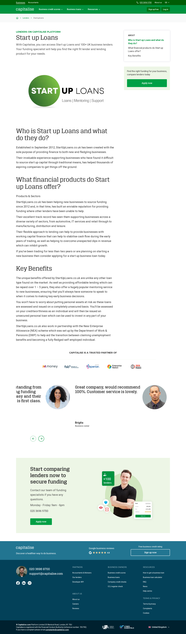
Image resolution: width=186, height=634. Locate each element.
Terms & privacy (149, 604)
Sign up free (154, 9)
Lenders (26, 18)
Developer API (78, 582)
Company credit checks (117, 582)
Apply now (147, 83)
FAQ (144, 582)
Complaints (147, 608)
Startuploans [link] (38, 18)
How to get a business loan (153, 573)
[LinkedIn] (24, 583)
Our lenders (77, 577)
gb (166, 3)
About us (158, 3)
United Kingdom (159, 627)
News (145, 586)
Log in (165, 9)
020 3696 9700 (146, 3)
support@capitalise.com (46, 573)
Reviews (75, 608)
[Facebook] (18, 583)
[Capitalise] (25, 9)
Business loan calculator (152, 577)
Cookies (146, 613)
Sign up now (150, 552)
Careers (75, 604)
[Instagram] (30, 583)
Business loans (114, 577)
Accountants (33, 3)
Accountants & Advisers (81, 573)
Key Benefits (134, 55)
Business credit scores (117, 573)
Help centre (147, 591)
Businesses (20, 3)
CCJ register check (115, 586)
